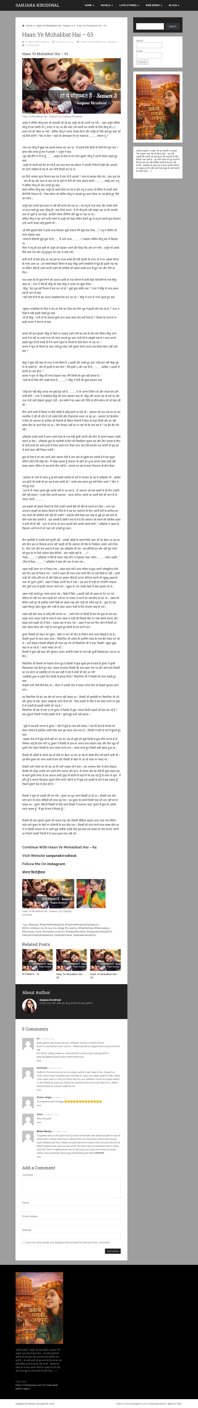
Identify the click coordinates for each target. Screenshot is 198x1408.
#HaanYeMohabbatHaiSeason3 (82, 924)
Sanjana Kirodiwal (37, 5)
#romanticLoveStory (53, 931)
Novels (105, 5)
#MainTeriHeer (85, 928)
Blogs (173, 5)
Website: (26, 1230)
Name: (25, 1202)
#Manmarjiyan (102, 928)
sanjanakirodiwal (61, 855)
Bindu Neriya (44, 1131)
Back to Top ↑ (175, 1403)
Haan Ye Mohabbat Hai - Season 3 (54, 25)
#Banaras (34, 924)
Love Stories (128, 5)
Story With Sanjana (39, 41)
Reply (39, 1061)
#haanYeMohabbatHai (52, 924)
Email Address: (30, 1216)
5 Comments (33, 45)
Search (172, 26)
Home (88, 5)
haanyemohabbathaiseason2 (37, 935)
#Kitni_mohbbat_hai (33, 928)
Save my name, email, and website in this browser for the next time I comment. (68, 1242)
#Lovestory (71, 928)
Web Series (153, 5)
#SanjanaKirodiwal (76, 931)
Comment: (27, 1175)
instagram (56, 864)
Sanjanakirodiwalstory (84, 935)
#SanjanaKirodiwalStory (99, 931)
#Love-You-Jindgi (54, 928)
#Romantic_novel (31, 931)
